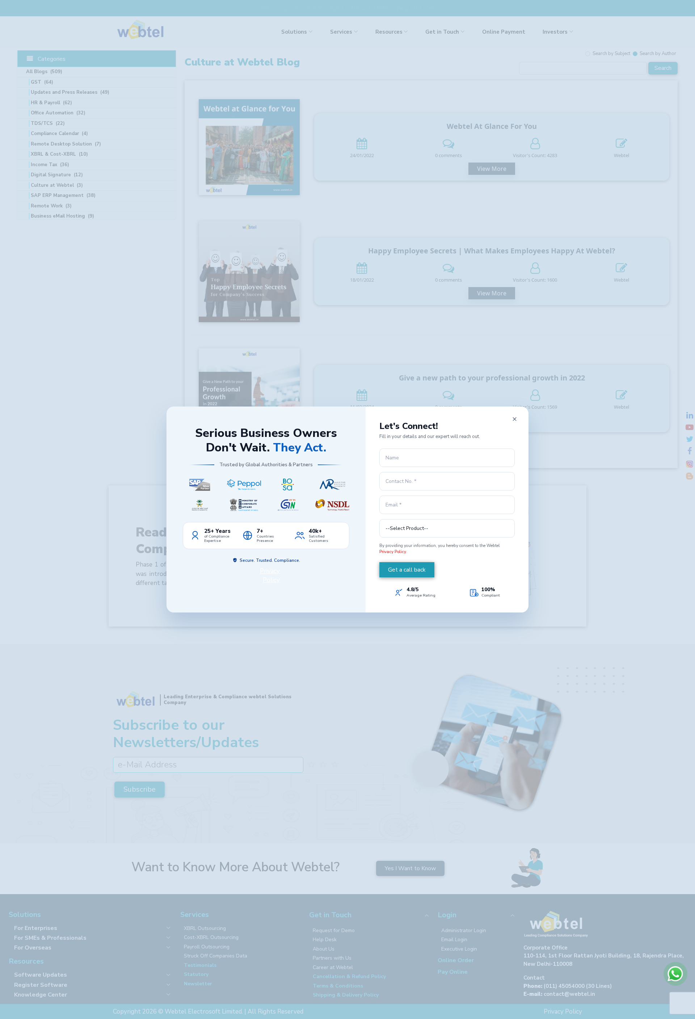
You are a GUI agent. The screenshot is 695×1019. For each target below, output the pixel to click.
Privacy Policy (392, 552)
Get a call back (407, 570)
